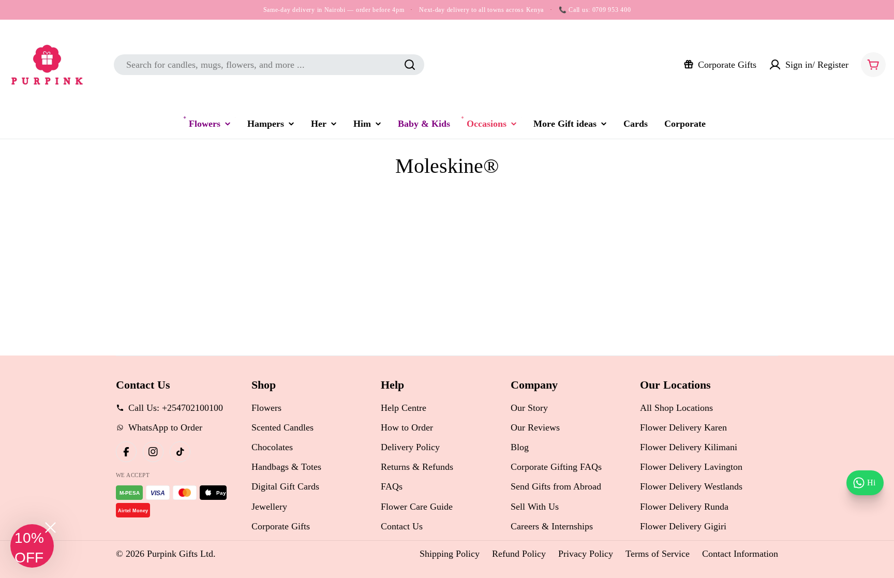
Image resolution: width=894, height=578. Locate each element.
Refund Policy (519, 554)
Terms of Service (657, 554)
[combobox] (269, 64)
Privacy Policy (585, 554)
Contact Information (740, 554)
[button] (32, 546)
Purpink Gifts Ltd (180, 554)
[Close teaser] (50, 527)
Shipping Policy (450, 554)
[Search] (410, 64)
